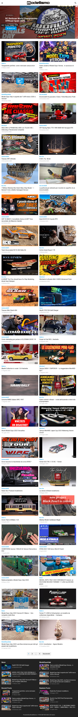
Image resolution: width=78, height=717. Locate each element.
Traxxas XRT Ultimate (9, 159)
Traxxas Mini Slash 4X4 (9, 310)
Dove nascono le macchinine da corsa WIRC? (16, 462)
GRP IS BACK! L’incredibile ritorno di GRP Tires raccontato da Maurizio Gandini (17, 220)
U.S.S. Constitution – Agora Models (51, 644)
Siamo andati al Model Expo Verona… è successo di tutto (61, 666)
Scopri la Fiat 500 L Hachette (49, 339)
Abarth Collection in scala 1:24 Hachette (15, 368)
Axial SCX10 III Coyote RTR (48, 219)
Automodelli (9, 15)
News (41, 308)
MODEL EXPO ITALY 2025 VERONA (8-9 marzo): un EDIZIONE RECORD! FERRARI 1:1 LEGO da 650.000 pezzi (56, 582)
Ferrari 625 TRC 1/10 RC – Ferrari (50, 462)
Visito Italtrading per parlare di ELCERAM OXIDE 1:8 (19, 339)
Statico (4, 63)
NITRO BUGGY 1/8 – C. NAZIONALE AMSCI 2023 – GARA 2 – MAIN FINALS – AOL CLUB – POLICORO (63, 706)
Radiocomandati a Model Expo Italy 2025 (15, 580)
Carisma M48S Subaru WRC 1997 (13, 399)
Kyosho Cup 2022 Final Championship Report (61, 699)
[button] (37, 37)
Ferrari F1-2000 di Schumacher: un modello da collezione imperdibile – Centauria (54, 614)
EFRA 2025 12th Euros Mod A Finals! (51, 549)
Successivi (46, 654)
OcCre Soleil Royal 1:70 (47, 250)
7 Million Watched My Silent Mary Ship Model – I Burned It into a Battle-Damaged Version (18, 189)
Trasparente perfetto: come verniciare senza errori (18, 66)
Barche (41, 156)
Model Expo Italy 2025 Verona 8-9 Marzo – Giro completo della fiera (24, 680)
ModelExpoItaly (44, 63)
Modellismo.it (33, 714)
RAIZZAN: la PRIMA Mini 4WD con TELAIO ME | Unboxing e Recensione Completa (17, 129)
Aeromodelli (43, 94)
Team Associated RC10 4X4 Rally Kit (14, 250)
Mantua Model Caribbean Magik (49, 520)
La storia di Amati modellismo (49, 491)
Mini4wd (4, 125)
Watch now (12, 28)
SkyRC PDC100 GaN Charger (48, 310)
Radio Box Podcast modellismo (12, 491)
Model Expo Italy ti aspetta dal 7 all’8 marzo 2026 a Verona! (63, 673)
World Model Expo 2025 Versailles (13, 431)
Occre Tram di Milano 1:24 (10, 520)
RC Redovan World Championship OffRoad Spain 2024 (21, 19)
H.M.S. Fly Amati (45, 159)
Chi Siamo (52, 714)
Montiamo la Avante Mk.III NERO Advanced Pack (55, 279)
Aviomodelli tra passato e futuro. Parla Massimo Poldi (57, 97)
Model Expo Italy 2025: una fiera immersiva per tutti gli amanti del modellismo (63, 680)
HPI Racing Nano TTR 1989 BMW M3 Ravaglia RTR (56, 128)
